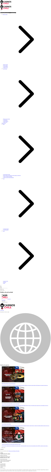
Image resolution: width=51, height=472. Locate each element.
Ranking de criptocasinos (3, 455)
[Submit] (1, 287)
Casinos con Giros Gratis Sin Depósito (5, 460)
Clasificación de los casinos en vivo (5, 456)
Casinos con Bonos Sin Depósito (4, 461)
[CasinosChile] (7, 309)
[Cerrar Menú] (1, 10)
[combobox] (25, 288)
